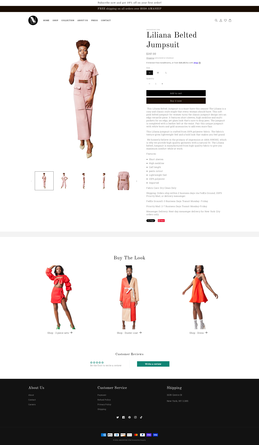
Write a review (153, 363)
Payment (102, 395)
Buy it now (176, 100)
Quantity (150, 78)
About (31, 395)
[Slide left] (31, 181)
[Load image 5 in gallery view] (124, 181)
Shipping (150, 58)
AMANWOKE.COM (125, 440)
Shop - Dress (197, 333)
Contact (32, 399)
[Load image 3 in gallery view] (84, 181)
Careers (32, 404)
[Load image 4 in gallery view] (104, 181)
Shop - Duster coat (127, 333)
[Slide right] (137, 181)
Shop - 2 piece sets (58, 333)
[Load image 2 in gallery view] (64, 181)
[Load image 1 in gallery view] (44, 181)
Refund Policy (104, 399)
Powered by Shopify (139, 440)
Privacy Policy (104, 404)
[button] (216, 20)
